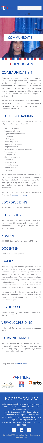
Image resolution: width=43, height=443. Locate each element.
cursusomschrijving (19, 195)
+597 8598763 (30, 407)
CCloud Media (21, 438)
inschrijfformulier (21, 364)
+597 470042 (19, 407)
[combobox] (30, 8)
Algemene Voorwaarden (30, 414)
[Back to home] (10, 8)
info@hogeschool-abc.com (22, 409)
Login (19, 2)
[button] (29, 14)
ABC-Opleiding (22, 14)
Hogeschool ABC (9, 435)
